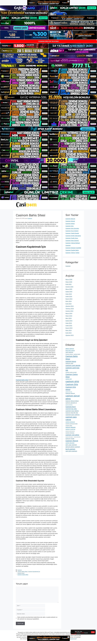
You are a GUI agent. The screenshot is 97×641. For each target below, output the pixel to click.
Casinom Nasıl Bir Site (72, 412)
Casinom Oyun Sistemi (72, 231)
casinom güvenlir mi (71, 402)
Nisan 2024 (69, 316)
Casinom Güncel (70, 221)
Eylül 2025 (68, 284)
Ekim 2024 (69, 301)
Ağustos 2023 (70, 335)
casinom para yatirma (72, 415)
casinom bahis (76, 354)
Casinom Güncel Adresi (72, 401)
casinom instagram (69, 404)
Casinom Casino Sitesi (22, 574)
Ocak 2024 (69, 323)
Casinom (19, 570)
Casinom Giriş (69, 226)
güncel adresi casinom (73, 447)
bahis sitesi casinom (70, 350)
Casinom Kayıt (20, 573)
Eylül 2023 (69, 333)
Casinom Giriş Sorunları (72, 228)
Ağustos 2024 (70, 306)
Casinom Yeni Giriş (77, 436)
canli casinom (69, 352)
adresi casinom (70, 348)
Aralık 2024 (69, 296)
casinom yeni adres (72, 435)
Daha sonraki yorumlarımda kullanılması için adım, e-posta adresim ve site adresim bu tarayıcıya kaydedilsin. (37, 618)
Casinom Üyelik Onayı (72, 238)
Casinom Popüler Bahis (72, 250)
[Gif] (48, 97)
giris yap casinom (71, 445)
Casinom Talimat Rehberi (73, 243)
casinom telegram (71, 427)
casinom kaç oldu (71, 409)
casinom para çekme (71, 418)
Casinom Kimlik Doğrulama (73, 235)
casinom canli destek (73, 365)
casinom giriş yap (69, 391)
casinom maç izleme (72, 411)
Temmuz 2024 (70, 308)
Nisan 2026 (69, 282)
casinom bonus (71, 361)
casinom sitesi (69, 425)
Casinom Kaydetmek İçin (34, 571)
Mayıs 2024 (69, 313)
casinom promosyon (70, 421)
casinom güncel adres (73, 397)
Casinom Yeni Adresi (69, 436)
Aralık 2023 (69, 325)
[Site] (24, 70)
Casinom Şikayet (70, 218)
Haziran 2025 (69, 286)
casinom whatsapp (70, 432)
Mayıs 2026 (69, 279)
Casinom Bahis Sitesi (22, 571)
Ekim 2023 (69, 330)
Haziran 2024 (69, 311)
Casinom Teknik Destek (72, 233)
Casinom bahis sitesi (22, 380)
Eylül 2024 (69, 303)
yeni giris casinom (71, 451)
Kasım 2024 (69, 299)
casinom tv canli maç (70, 429)
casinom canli (69, 363)
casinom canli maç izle (72, 369)
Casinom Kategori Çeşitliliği (73, 248)
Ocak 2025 (69, 294)
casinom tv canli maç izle (70, 431)
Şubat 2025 (69, 291)
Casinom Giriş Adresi (71, 388)
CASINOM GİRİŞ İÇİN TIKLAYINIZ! (48, 41)
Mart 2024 (69, 318)
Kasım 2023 (69, 328)
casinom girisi (72, 381)
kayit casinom (70, 449)
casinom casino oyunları (71, 372)
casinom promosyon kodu (71, 423)
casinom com (69, 379)
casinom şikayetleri (70, 442)
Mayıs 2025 (69, 289)
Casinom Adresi (70, 223)
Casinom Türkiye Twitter (72, 252)
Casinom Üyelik (70, 438)
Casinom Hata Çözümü (72, 240)
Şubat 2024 (69, 320)
